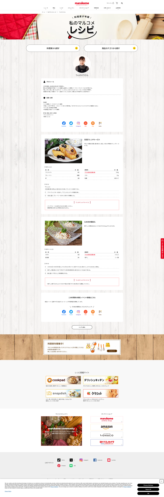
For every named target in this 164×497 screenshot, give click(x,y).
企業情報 (118, 8)
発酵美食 (96, 8)
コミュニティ (71, 8)
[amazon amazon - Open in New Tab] (107, 427)
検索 (122, 3)
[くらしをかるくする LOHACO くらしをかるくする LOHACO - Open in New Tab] (107, 435)
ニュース (46, 8)
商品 (54, 8)
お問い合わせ (107, 8)
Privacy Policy (8, 491)
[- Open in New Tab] (117, 3)
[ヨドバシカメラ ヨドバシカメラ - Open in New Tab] (107, 442)
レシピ (61, 8)
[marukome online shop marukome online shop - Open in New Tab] (107, 419)
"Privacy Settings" (54, 486)
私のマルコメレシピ (52, 12)
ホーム (43, 12)
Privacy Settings (148, 485)
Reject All (148, 489)
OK (148, 493)
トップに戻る (82, 327)
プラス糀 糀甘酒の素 (90, 172)
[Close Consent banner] (161, 481)
